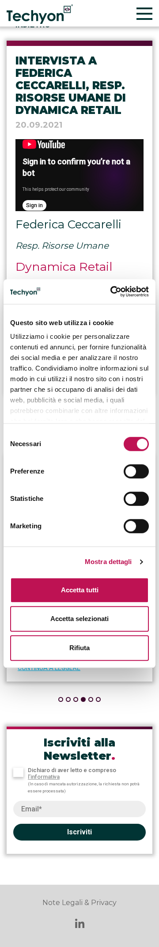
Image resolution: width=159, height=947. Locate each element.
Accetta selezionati (79, 618)
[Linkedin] (79, 924)
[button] (60, 699)
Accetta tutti (79, 590)
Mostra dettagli (108, 561)
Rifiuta (79, 648)
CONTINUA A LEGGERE (49, 667)
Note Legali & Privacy (79, 902)
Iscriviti (79, 832)
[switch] (136, 471)
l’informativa (44, 776)
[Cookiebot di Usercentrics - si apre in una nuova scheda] (112, 291)
